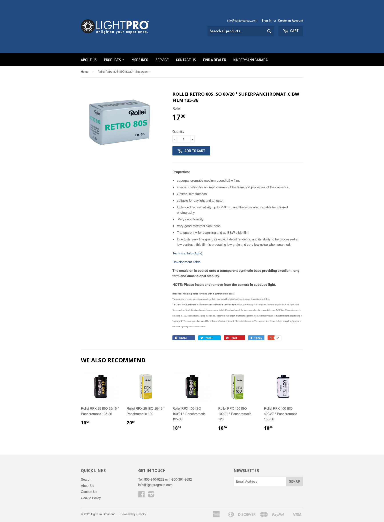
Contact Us (186, 59)
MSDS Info (140, 59)
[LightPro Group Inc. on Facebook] (141, 495)
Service (162, 59)
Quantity (178, 131)
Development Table (186, 261)
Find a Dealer (214, 59)
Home (84, 71)
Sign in (267, 20)
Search (86, 479)
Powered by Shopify (133, 514)
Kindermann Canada (250, 59)
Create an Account (290, 20)
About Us (89, 59)
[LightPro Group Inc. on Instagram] (151, 495)
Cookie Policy (91, 497)
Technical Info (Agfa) (187, 253)
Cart (294, 30)
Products (113, 59)
